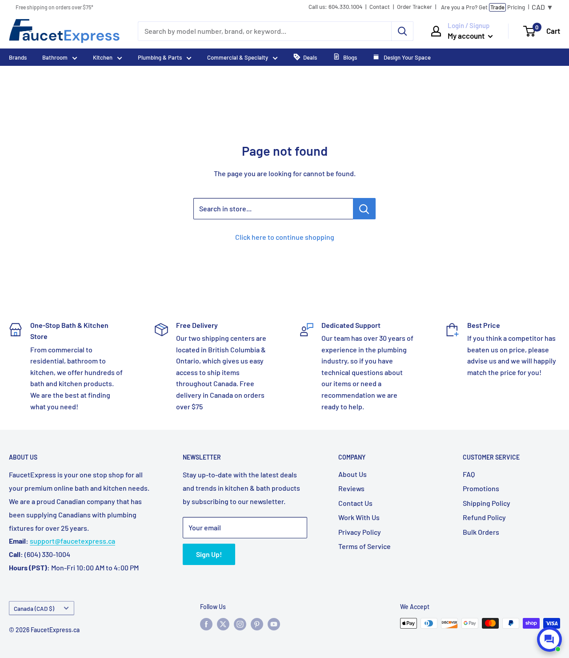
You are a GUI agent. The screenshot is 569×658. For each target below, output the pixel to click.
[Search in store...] (364, 208)
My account (467, 35)
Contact (379, 7)
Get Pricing (483, 7)
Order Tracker (414, 7)
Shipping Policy (486, 503)
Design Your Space (406, 57)
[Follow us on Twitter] (223, 624)
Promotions (481, 488)
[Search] (402, 31)
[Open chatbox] (549, 639)
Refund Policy (484, 517)
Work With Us (359, 517)
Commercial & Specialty (237, 57)
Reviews (351, 488)
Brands (18, 57)
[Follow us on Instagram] (240, 624)
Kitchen (102, 57)
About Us (352, 474)
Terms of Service (364, 546)
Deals (310, 57)
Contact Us (355, 503)
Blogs (350, 57)
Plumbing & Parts (160, 57)
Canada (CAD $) (34, 608)
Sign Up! (209, 554)
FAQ (469, 474)
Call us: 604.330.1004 (335, 7)
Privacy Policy (359, 532)
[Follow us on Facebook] (206, 624)
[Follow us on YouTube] (274, 624)
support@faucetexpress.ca (72, 541)
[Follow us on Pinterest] (257, 624)
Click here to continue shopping (284, 237)
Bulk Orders (481, 532)
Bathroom (55, 57)
